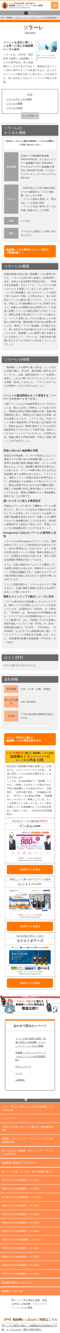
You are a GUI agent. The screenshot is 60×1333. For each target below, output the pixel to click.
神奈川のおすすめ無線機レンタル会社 (21, 1239)
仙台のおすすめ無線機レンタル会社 (20, 1265)
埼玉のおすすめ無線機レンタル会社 (20, 1214)
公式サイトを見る (30, 869)
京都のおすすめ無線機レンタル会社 (20, 1222)
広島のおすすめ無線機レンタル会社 (20, 1273)
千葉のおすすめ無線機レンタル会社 (20, 1248)
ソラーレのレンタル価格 (19, 99)
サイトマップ (9, 1118)
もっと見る (28, 115)
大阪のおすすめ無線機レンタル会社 (20, 1188)
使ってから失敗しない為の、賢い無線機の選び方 (27, 1171)
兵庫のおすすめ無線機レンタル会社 (20, 1231)
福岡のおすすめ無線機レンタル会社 (20, 1256)
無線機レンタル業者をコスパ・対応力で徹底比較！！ (27, 251)
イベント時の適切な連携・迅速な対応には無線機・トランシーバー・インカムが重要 (30, 1042)
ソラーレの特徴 (14, 108)
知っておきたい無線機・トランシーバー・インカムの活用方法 (27, 1152)
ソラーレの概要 (14, 103)
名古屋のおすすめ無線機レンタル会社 (21, 1197)
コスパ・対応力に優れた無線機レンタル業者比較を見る (23, 739)
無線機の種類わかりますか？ (17, 1282)
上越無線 (20, 1080)
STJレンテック (23, 1066)
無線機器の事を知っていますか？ (19, 1162)
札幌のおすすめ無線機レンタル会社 (20, 1205)
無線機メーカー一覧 (12, 1291)
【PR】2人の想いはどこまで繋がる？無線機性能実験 (27, 1129)
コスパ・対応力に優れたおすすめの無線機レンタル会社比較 (27, 1108)
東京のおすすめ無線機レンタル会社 (20, 1180)
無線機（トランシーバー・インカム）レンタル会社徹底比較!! (30, 1056)
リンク (18, 1073)
